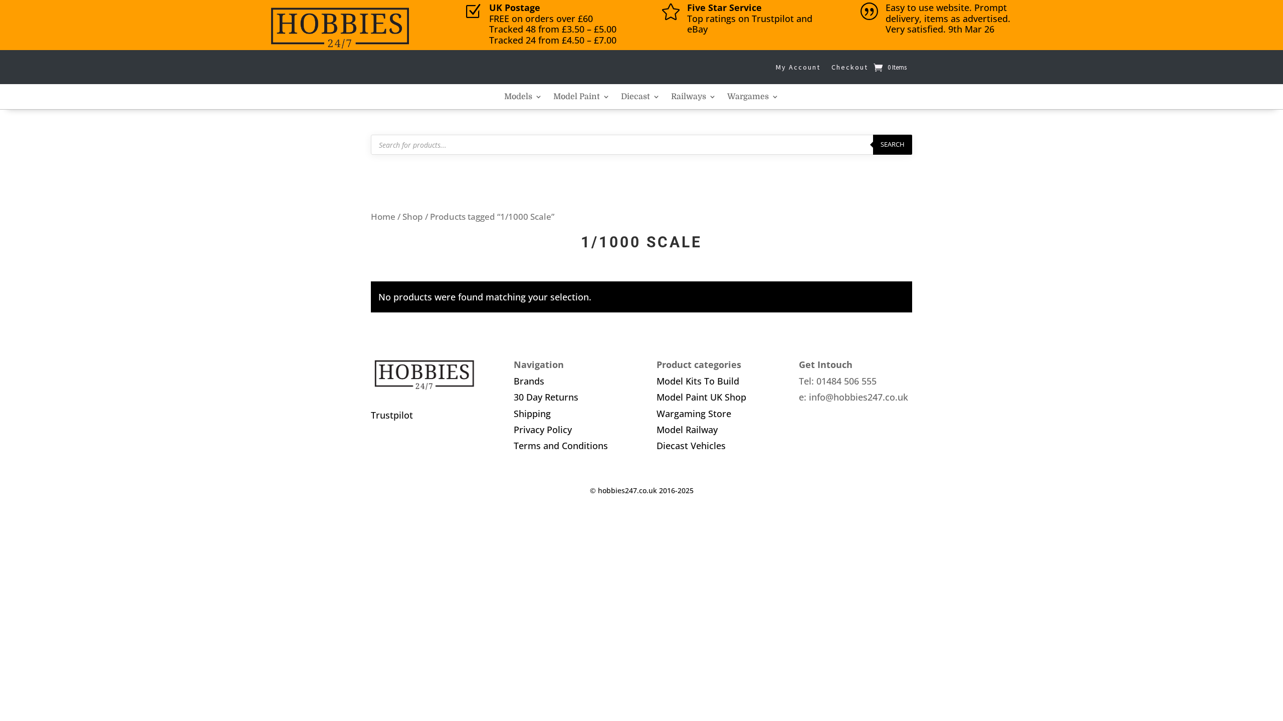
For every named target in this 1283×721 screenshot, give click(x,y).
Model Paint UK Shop (701, 397)
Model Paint (576, 97)
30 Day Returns (546, 397)
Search (893, 144)
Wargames (748, 97)
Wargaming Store (694, 414)
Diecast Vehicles (691, 446)
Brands (529, 381)
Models (518, 97)
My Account (798, 67)
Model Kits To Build (698, 381)
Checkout (849, 67)
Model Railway (687, 430)
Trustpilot (392, 415)
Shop (412, 216)
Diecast (635, 97)
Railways (688, 97)
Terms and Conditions (561, 446)
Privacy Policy (543, 430)
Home (383, 216)
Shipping (532, 414)
